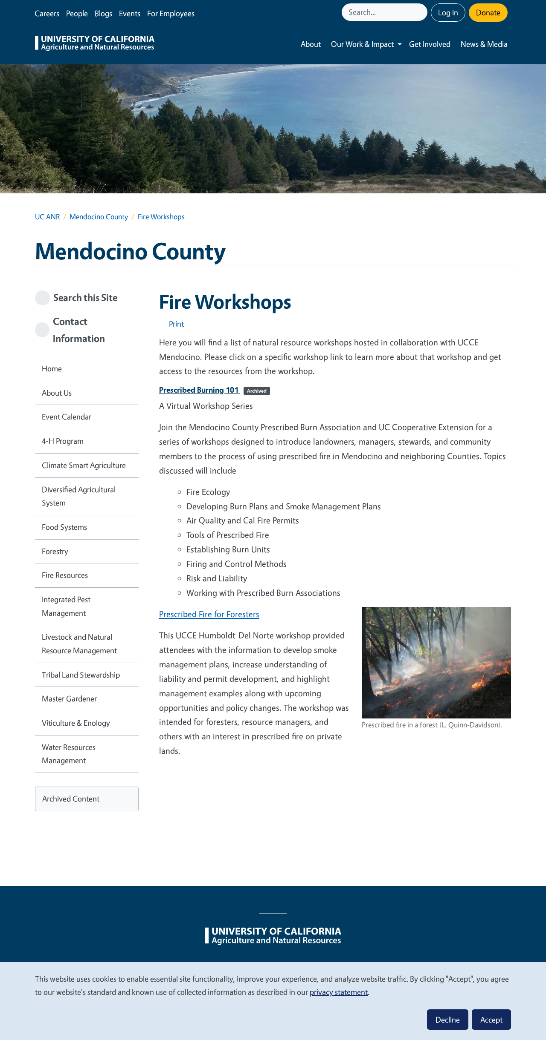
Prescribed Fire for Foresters (209, 614)
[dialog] (273, 1000)
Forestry (55, 551)
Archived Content (70, 798)
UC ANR (47, 216)
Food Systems (64, 527)
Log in (448, 12)
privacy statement (339, 992)
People (77, 13)
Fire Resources (65, 575)
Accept (491, 1019)
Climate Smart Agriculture (84, 465)
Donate (488, 12)
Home (52, 368)
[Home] (94, 44)
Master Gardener (69, 698)
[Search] (421, 12)
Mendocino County (99, 216)
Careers (47, 13)
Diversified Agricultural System (79, 496)
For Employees (171, 13)
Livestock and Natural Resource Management (79, 643)
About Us (57, 393)
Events (129, 13)
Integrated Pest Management (66, 606)
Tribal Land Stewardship (81, 674)
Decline (448, 1019)
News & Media (484, 44)
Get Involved (429, 44)
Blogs (103, 13)
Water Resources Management (69, 754)
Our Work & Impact (362, 44)
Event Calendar (66, 416)
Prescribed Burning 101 (213, 390)
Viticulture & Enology (76, 723)
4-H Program (63, 441)
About (311, 44)
